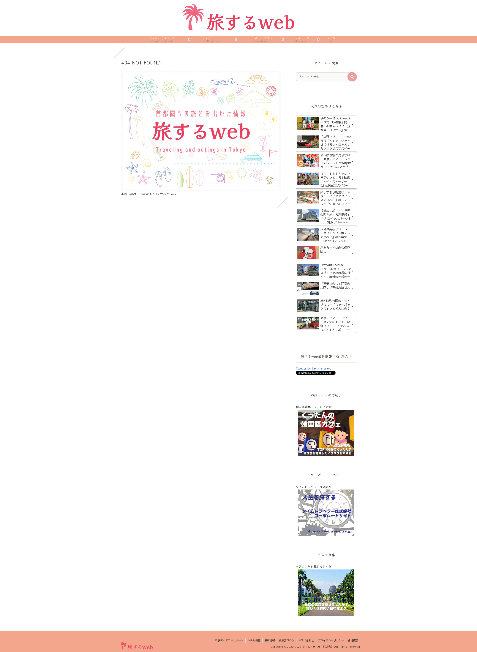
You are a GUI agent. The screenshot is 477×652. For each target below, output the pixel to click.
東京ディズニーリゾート (229, 640)
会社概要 (353, 640)
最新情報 (269, 640)
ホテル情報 (253, 640)
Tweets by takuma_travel (314, 368)
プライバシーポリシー (331, 640)
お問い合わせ (306, 640)
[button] (352, 76)
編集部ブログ (286, 640)
